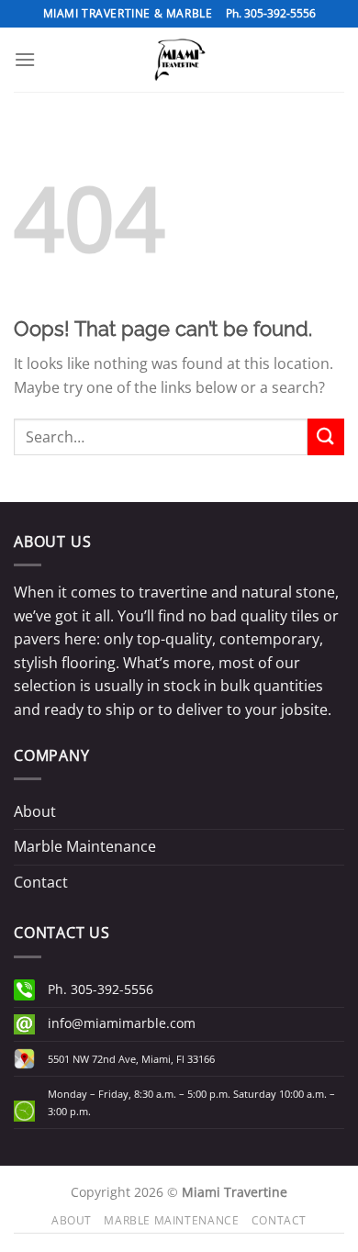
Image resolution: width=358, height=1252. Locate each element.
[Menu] (25, 59)
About (35, 811)
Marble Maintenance (85, 846)
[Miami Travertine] (179, 60)
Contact (41, 882)
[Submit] (326, 436)
